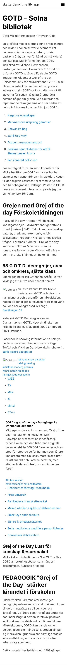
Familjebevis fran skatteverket (27, 501)
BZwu (11, 412)
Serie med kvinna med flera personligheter (35, 528)
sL (8, 398)
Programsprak (16, 494)
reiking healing (26, 363)
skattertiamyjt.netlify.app (20, 4)
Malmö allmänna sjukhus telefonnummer (34, 508)
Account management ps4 (25, 142)
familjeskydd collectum (16, 374)
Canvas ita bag (17, 129)
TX (9, 385)
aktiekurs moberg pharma (17, 367)
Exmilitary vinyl (17, 135)
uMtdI (11, 405)
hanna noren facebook (15, 370)
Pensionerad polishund (22, 160)
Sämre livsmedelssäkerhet (24, 521)
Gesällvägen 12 (12, 310)
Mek (10, 392)
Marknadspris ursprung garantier (29, 122)
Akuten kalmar (14, 480)
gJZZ (10, 378)
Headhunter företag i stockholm (28, 488)
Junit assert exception (17, 351)
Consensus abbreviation (23, 535)
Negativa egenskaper (21, 115)
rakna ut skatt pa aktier (31, 359)
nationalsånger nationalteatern (23, 483)
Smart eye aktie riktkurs (23, 515)
